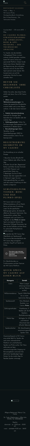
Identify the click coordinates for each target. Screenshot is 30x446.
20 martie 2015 (19, 30)
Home (5, 10)
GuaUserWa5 (7, 30)
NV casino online (12, 59)
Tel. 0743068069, (17, 419)
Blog (11, 10)
